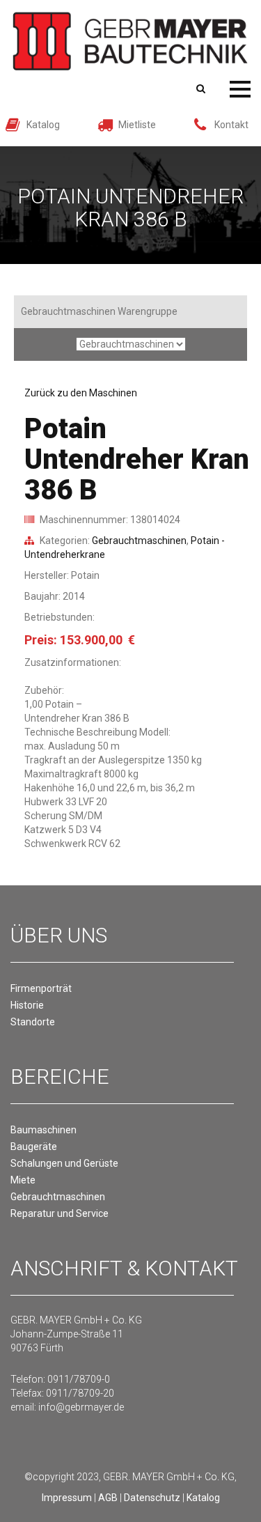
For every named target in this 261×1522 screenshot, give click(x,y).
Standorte (32, 1021)
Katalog (43, 124)
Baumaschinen (43, 1129)
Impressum (67, 1497)
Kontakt (231, 124)
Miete (22, 1180)
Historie (27, 1005)
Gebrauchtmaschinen (139, 540)
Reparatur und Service (59, 1213)
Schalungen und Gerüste (64, 1163)
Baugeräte (33, 1146)
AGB (108, 1497)
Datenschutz (152, 1497)
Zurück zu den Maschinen (80, 392)
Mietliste (137, 124)
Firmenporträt (41, 988)
